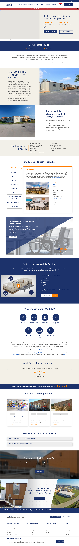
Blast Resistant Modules (11, 528)
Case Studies (48, 532)
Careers (67, 532)
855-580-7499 (52, 27)
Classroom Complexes (55, 145)
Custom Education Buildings (32, 534)
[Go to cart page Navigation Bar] (71, 1)
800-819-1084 (9, 1)
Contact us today (31, 231)
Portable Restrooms (55, 147)
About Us (67, 534)
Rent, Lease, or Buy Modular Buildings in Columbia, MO (22, 510)
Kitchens (52, 150)
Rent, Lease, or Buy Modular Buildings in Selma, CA (21, 509)
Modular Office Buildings (36, 145)
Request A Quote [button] (39, 498)
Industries (42, 4)
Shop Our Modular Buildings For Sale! (39, 8)
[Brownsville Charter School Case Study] (17, 412)
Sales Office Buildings (35, 147)
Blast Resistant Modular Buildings (58, 148)
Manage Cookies (60, 541)
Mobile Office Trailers (35, 143)
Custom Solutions (34, 150)
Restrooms (33, 148)
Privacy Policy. (11, 543)
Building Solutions (23, 4)
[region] (39, 541)
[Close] (77, 541)
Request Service (57, 1)
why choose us (42, 349)
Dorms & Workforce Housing (37, 152)
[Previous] (7, 370)
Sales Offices (9, 532)
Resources (54, 4)
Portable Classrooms (55, 143)
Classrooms (55, 184)
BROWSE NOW (39, 471)
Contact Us (64, 1)
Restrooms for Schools (31, 532)
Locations (48, 4)
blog (64, 354)
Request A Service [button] (56, 516)
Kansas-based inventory (19, 62)
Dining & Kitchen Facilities (32, 530)
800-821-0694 (52, 24)
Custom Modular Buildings (58, 198)
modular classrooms (55, 177)
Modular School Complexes (32, 528)
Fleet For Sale (42, 1)
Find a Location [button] (66, 516)
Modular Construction (33, 4)
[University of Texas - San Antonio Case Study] (39, 412)
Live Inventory (49, 1)
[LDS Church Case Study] (61, 412)
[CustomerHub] (68, 1)
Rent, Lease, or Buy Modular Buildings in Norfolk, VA (44, 509)
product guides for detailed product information (34, 353)
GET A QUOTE (69, 4)
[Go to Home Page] (9, 4)
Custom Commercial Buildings (13, 534)
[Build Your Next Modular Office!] (18, 286)
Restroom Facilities (56, 200)
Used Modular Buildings (50, 528)
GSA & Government (50, 530)
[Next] (71, 370)
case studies (16, 354)
